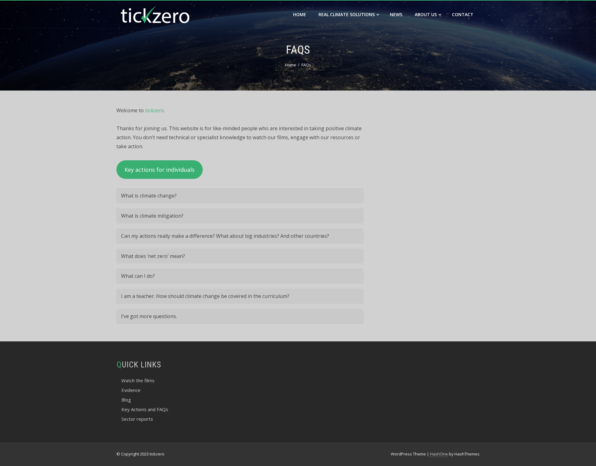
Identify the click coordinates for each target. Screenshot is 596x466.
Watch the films (138, 380)
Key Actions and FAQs (144, 409)
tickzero (154, 110)
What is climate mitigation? (152, 215)
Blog (126, 400)
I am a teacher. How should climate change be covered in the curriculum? (205, 296)
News (396, 14)
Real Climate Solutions (346, 14)
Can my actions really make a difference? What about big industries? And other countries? (225, 236)
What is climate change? (149, 195)
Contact (462, 14)
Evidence (131, 390)
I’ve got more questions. (149, 316)
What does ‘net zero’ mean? (153, 256)
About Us (426, 14)
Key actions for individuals (159, 169)
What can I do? (138, 276)
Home (299, 14)
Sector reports (137, 419)
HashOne (439, 454)
